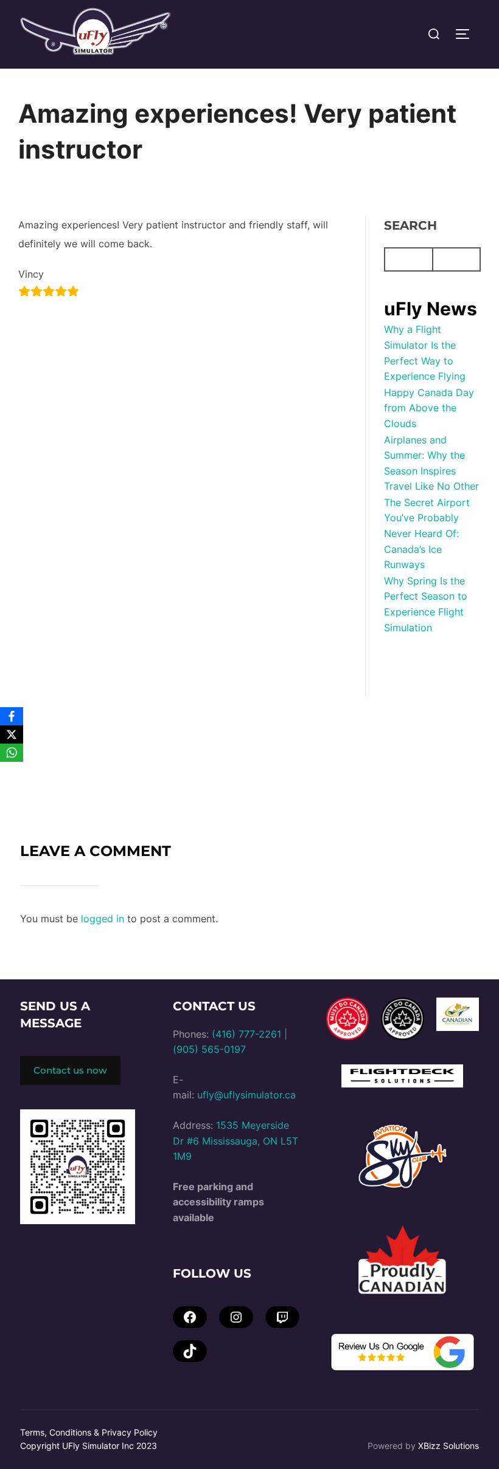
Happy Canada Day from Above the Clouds (429, 408)
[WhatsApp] (11, 753)
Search (410, 225)
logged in (102, 919)
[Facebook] (11, 716)
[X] (11, 734)
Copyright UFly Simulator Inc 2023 (88, 1445)
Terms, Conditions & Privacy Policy (89, 1432)
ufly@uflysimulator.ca (246, 1095)
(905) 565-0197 (209, 1049)
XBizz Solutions (448, 1445)
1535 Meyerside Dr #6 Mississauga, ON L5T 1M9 (235, 1140)
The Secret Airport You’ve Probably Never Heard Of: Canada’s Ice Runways (427, 533)
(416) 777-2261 (246, 1034)
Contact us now (70, 1070)
